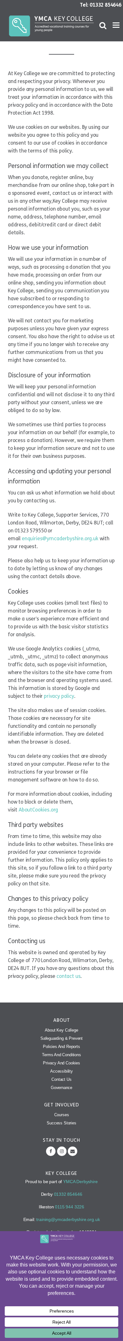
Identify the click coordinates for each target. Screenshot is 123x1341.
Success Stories (61, 1123)
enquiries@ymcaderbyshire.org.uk (60, 539)
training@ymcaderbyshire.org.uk (68, 1219)
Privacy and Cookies (61, 1063)
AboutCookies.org (38, 810)
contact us (68, 976)
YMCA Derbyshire (80, 1181)
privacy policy (59, 696)
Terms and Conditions (61, 1054)
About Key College (61, 1030)
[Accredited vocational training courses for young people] (52, 26)
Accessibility (61, 1071)
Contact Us (61, 1079)
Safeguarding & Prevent (61, 1038)
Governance (61, 1087)
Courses (61, 1114)
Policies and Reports (61, 1046)
